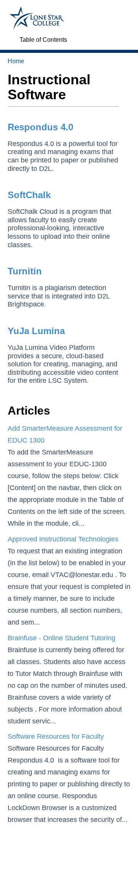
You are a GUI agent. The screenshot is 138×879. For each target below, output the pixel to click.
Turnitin (25, 271)
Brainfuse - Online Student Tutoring (61, 638)
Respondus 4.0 (40, 127)
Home (16, 61)
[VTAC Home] (37, 10)
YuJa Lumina (36, 331)
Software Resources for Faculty (56, 736)
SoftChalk (29, 195)
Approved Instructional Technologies (63, 539)
